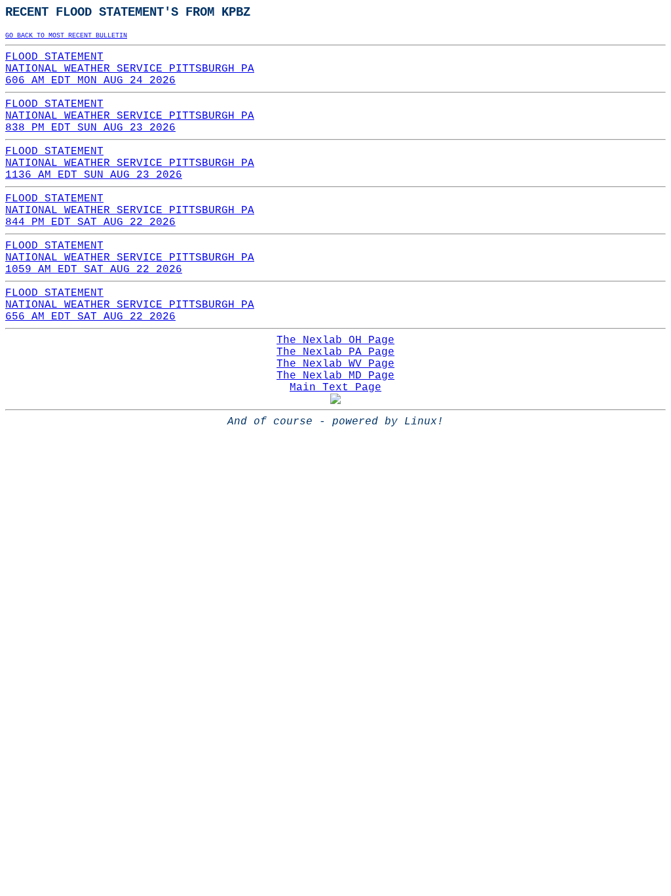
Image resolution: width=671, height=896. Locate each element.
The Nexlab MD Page (335, 376)
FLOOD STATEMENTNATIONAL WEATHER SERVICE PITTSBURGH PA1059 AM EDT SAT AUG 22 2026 (129, 257)
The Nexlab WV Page (335, 364)
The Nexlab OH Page (335, 340)
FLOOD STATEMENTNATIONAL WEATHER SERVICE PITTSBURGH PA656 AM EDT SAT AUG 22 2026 (129, 305)
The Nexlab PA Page (335, 352)
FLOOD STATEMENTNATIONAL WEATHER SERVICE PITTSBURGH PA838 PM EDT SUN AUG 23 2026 (129, 116)
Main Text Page (335, 388)
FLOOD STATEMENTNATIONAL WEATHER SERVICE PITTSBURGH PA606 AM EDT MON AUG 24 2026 (129, 69)
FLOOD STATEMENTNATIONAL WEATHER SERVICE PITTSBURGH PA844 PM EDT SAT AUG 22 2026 (129, 210)
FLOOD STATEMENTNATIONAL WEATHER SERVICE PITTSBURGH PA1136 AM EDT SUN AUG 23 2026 (129, 163)
